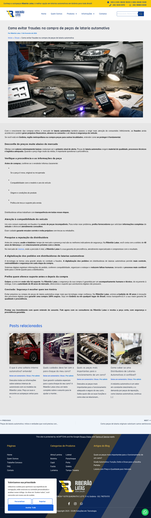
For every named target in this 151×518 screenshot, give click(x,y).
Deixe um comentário (17, 376)
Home (43, 14)
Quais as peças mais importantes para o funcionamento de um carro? (91, 371)
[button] (145, 512)
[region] (31, 496)
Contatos (103, 14)
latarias (21, 249)
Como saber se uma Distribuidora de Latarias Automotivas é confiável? (123, 371)
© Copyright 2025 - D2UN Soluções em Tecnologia (75, 511)
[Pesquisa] (141, 13)
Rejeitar (42, 501)
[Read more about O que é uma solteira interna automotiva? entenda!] (24, 348)
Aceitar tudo (31, 507)
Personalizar (20, 501)
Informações (87, 14)
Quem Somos (56, 14)
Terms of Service (102, 437)
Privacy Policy (85, 437)
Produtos (70, 14)
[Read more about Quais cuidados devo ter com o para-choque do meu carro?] (58, 348)
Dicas (29, 376)
